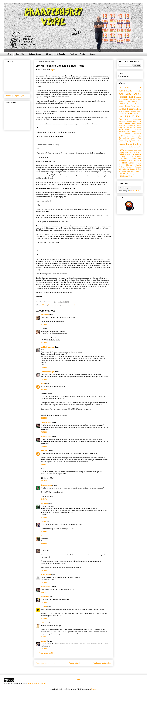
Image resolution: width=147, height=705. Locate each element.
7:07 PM (44, 432)
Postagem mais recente (45, 663)
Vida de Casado (134, 171)
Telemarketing (124, 169)
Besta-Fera (130, 106)
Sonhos (121, 167)
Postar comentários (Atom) (76, 669)
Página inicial (74, 663)
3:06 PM (44, 379)
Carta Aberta (130, 111)
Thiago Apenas (46, 485)
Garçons (122, 127)
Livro (129, 136)
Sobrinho (137, 165)
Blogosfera (131, 109)
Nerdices (129, 144)
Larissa (43, 548)
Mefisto (138, 138)
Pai (126, 152)
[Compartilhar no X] (64, 302)
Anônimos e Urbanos (134, 99)
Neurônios (136, 144)
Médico (133, 138)
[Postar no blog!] (61, 302)
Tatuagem (129, 167)
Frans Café (122, 125)
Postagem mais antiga (102, 663)
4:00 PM (44, 389)
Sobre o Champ (35, 54)
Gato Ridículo (130, 127)
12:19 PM (44, 531)
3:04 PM (44, 367)
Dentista (129, 122)
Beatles (121, 106)
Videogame (133, 173)
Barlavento (45, 596)
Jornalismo (137, 134)
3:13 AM (44, 637)
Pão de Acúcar (135, 152)
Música (44, 305)
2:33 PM (44, 602)
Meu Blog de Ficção (77, 54)
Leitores (122, 136)
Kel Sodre (44, 503)
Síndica (129, 165)
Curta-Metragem (136, 119)
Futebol (129, 126)
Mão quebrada (124, 138)
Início (9, 54)
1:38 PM (44, 324)
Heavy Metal (124, 129)
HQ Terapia (60, 54)
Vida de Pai (124, 174)
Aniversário (123, 99)
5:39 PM (44, 418)
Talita (43, 384)
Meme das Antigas (127, 140)
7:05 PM (44, 570)
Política (129, 154)
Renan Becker (46, 574)
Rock (63, 305)
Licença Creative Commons (37, 683)
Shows (121, 165)
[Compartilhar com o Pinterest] (68, 302)
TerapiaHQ (133, 169)
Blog (123, 108)
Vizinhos (129, 176)
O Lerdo (44, 606)
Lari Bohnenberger (47, 347)
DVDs (135, 122)
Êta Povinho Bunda (130, 123)
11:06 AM (44, 618)
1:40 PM (44, 343)
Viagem (123, 171)
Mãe (139, 136)
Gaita (133, 125)
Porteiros (138, 156)
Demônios (122, 122)
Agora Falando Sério (130, 95)
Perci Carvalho (46, 422)
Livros (48, 54)
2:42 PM (44, 649)
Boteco (121, 111)
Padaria (121, 152)
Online (77, 679)
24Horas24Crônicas (126, 88)
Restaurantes (123, 160)
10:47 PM (44, 592)
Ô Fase (50, 305)
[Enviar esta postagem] (55, 302)
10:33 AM (44, 481)
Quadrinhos (137, 158)
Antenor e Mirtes (124, 101)
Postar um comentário (46, 653)
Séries (138, 163)
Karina (43, 536)
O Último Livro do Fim (131, 150)
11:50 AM (44, 517)
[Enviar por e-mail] (59, 302)
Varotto (43, 522)
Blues (139, 109)
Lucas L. (44, 623)
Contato (93, 54)
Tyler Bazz (44, 451)
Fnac (139, 124)
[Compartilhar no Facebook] (66, 302)
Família (133, 124)
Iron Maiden (124, 134)
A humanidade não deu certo (130, 90)
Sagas (67, 305)
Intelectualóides (124, 132)
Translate (135, 191)
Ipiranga (139, 131)
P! (41, 329)
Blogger (93, 689)
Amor (138, 97)
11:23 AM (44, 499)
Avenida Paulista (134, 104)
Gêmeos (138, 127)
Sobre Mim (20, 54)
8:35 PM (44, 582)
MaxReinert (45, 315)
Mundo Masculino (134, 142)
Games (138, 126)
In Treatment (136, 129)
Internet (132, 132)
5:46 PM (44, 543)
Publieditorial (123, 158)
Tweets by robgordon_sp (15, 96)
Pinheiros (57, 305)
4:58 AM (44, 464)
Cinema (128, 113)
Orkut (139, 150)
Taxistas (73, 305)
